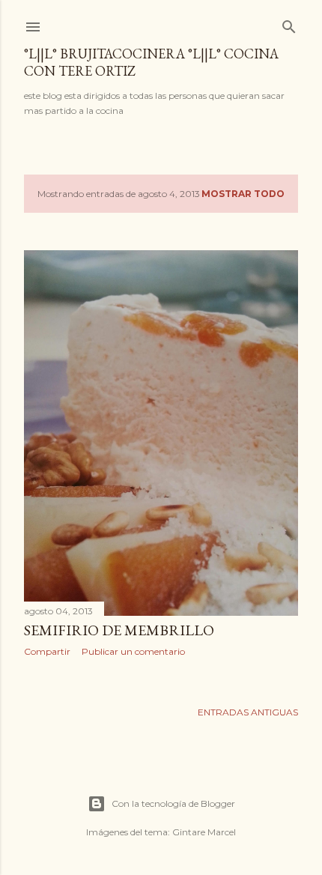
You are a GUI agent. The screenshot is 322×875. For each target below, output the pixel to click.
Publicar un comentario (133, 651)
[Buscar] (289, 23)
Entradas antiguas (248, 712)
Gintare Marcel (204, 832)
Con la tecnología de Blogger (173, 803)
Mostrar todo (243, 193)
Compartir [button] (47, 651)
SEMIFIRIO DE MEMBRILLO (119, 630)
